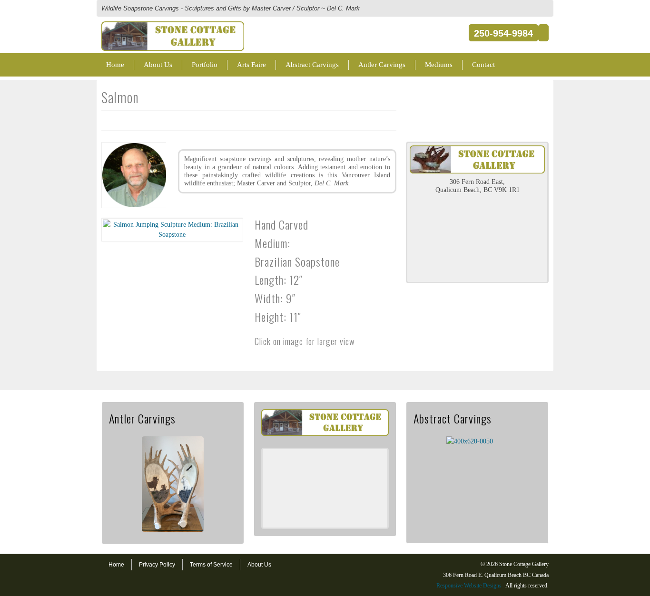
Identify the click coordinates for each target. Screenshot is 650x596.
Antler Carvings (381, 64)
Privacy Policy (157, 564)
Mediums (439, 64)
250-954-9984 (503, 33)
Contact (483, 64)
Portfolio (204, 64)
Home (115, 64)
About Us (158, 64)
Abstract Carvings (312, 64)
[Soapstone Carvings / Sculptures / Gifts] (172, 26)
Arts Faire (251, 64)
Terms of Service (211, 564)
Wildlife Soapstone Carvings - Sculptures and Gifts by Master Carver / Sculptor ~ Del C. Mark (230, 8)
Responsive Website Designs (469, 585)
